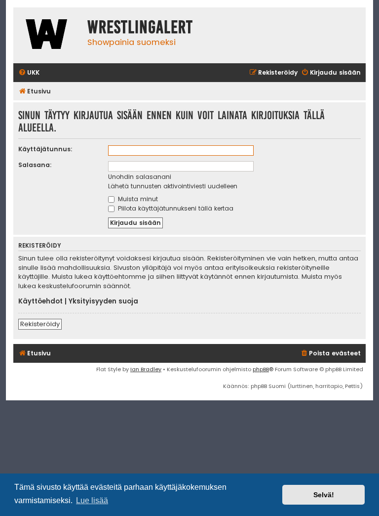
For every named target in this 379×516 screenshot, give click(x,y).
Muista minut (137, 199)
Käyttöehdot (40, 301)
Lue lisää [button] (92, 500)
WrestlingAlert (140, 27)
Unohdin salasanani (139, 176)
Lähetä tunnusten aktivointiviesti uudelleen (172, 186)
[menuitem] (28, 73)
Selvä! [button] (323, 495)
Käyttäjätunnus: (45, 149)
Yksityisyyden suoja (103, 301)
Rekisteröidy (40, 324)
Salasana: (35, 165)
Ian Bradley (145, 369)
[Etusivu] (48, 35)
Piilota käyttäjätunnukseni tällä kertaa (174, 208)
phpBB (261, 369)
